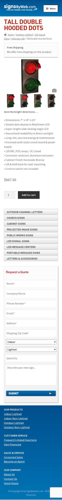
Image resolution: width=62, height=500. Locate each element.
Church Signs (16, 217)
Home (11, 34)
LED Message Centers (21, 246)
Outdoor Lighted (24, 34)
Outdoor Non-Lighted (17, 427)
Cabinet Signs (16, 223)
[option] (31, 76)
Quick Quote (11, 483)
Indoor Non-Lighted (16, 418)
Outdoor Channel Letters (25, 212)
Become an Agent (14, 461)
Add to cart (29, 195)
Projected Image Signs (22, 229)
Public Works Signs (20, 235)
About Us (9, 474)
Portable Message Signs (23, 252)
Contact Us (10, 478)
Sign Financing (12, 444)
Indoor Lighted (13, 414)
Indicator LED (18, 38)
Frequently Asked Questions (20, 440)
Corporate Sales (13, 457)
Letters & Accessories (22, 258)
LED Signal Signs (18, 241)
